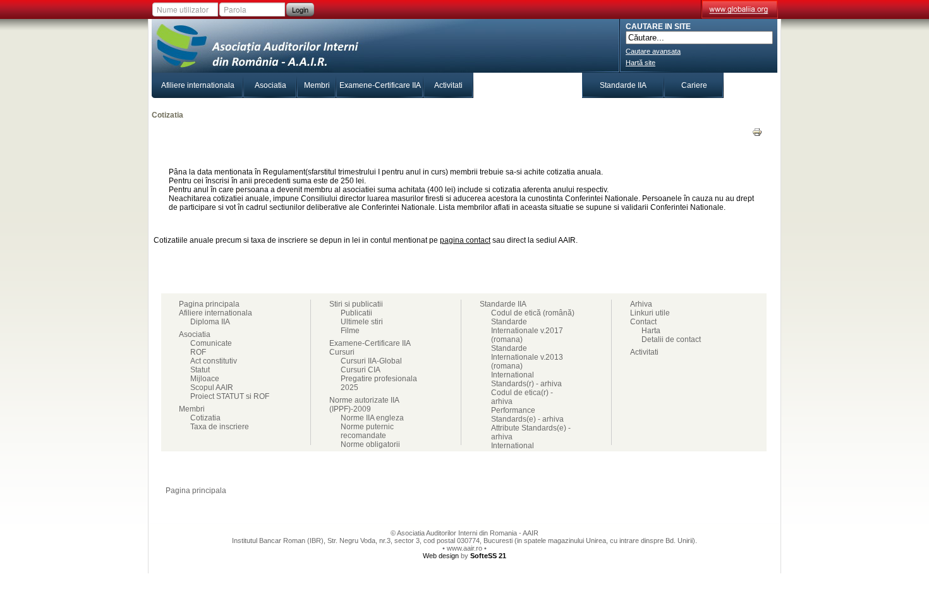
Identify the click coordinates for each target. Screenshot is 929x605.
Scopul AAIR (211, 387)
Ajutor (729, 490)
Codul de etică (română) (532, 313)
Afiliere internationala (197, 85)
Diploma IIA (210, 321)
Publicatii (356, 313)
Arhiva (641, 304)
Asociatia (270, 85)
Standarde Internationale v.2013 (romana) (527, 357)
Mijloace (204, 378)
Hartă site (640, 62)
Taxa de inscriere (219, 426)
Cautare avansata (653, 51)
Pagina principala (209, 304)
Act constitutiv (213, 361)
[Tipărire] (757, 134)
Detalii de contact (671, 339)
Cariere (694, 85)
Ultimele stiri (362, 321)
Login (300, 9)
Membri (317, 85)
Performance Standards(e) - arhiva (527, 415)
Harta (650, 330)
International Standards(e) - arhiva (527, 450)
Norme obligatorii (370, 444)
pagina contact (465, 240)
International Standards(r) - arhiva (526, 379)
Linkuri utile (650, 313)
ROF (198, 352)
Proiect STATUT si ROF (229, 396)
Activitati (448, 85)
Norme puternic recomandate (367, 431)
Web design (441, 555)
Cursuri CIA (360, 369)
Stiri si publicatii (552, 85)
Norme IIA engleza (372, 417)
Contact (751, 85)
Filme (350, 330)
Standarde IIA (623, 85)
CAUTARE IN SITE (658, 26)
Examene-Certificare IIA (380, 85)
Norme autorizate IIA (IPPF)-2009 (364, 404)
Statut (200, 369)
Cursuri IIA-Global (371, 361)
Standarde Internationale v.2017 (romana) (527, 330)
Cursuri (497, 85)
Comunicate (211, 343)
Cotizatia (205, 417)
